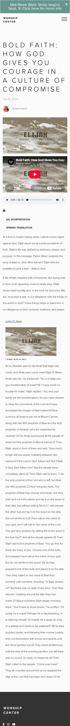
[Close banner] (66, 4)
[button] (64, 19)
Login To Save (13, 321)
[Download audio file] (4, 210)
